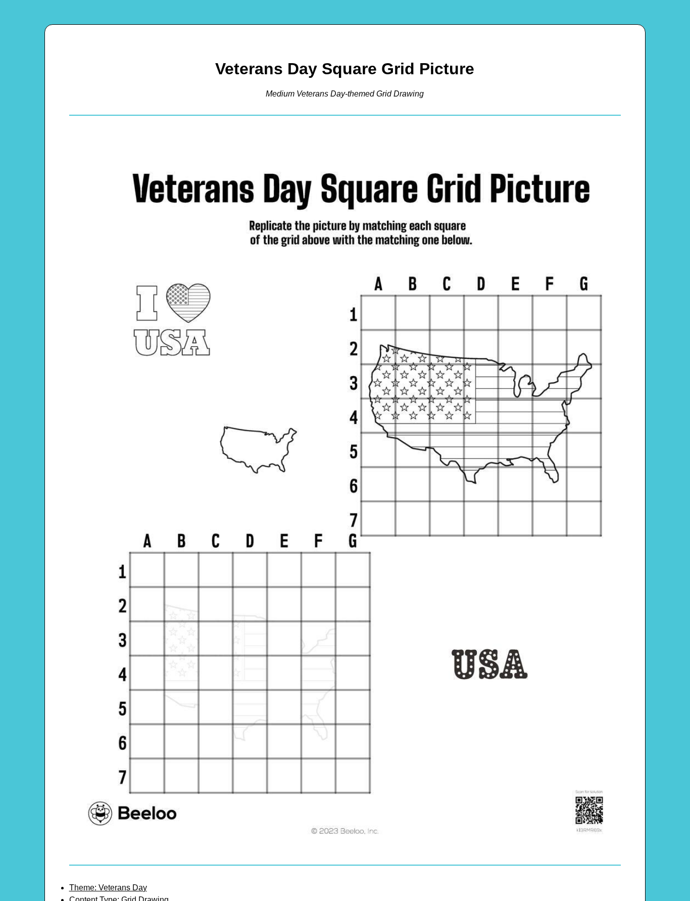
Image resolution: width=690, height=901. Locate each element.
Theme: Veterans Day (108, 887)
